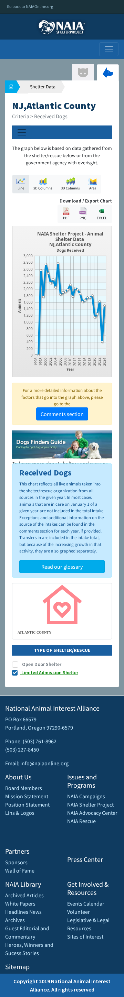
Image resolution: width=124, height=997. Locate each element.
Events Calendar (85, 903)
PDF (66, 218)
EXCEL (102, 218)
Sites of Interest (85, 936)
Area (92, 188)
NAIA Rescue (81, 821)
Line (21, 188)
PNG (83, 218)
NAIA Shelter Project (90, 804)
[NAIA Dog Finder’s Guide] (62, 444)
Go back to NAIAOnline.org (30, 6)
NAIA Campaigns (86, 796)
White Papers (20, 903)
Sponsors (16, 862)
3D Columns (70, 188)
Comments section (62, 413)
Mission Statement (26, 796)
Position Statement (27, 804)
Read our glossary (62, 566)
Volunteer (78, 911)
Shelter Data (42, 87)
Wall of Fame (19, 870)
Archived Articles (24, 895)
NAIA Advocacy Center (92, 812)
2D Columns (42, 188)
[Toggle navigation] (108, 49)
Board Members (23, 788)
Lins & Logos (19, 812)
